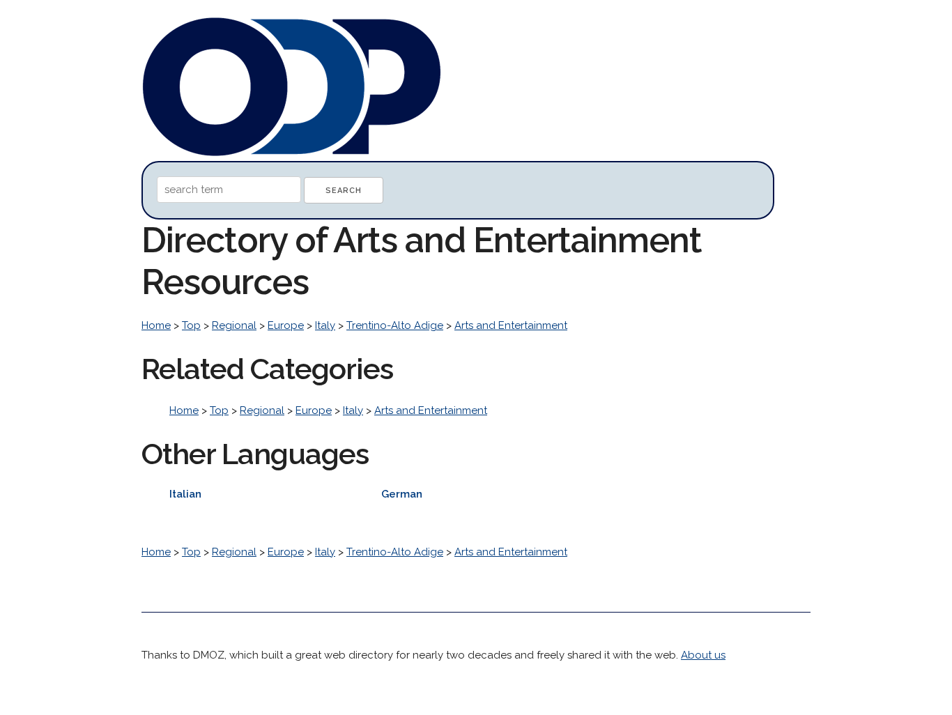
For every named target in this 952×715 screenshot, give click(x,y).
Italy (325, 325)
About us (703, 655)
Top (191, 325)
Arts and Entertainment (510, 325)
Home (156, 325)
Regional (234, 325)
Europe (286, 325)
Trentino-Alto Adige (394, 325)
